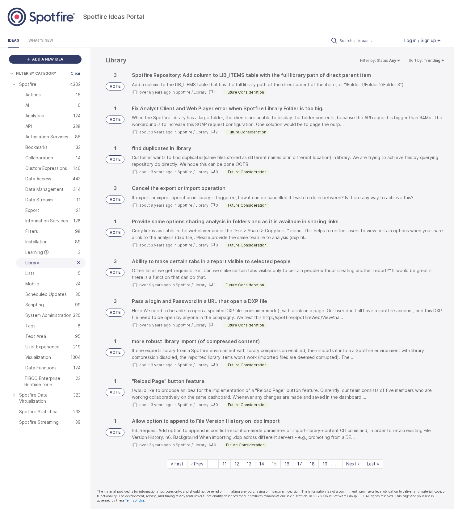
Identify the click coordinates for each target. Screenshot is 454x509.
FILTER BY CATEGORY (36, 73)
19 (324, 463)
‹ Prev (197, 463)
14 (261, 463)
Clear (76, 73)
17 (299, 463)
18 (312, 463)
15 (274, 463)
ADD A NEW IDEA (47, 59)
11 (224, 463)
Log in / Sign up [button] (420, 40)
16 (286, 463)
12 (236, 463)
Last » (373, 463)
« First (177, 463)
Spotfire (183, 92)
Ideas (13, 40)
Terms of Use (134, 500)
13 (249, 463)
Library (200, 92)
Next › (352, 463)
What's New (40, 40)
